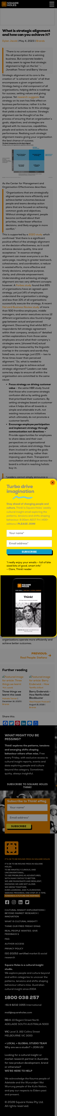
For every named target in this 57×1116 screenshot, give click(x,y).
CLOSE (52, 482)
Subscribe (29, 551)
